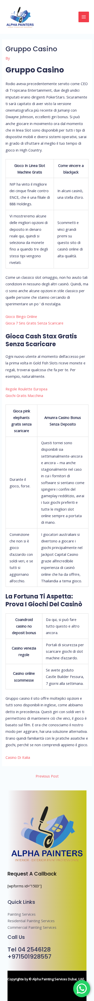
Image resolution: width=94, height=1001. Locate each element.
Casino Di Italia (18, 757)
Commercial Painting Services (32, 927)
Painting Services (22, 914)
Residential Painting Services (31, 920)
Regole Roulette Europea (26, 388)
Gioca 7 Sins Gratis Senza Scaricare (34, 323)
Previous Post (47, 776)
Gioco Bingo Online (21, 316)
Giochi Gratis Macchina (24, 395)
